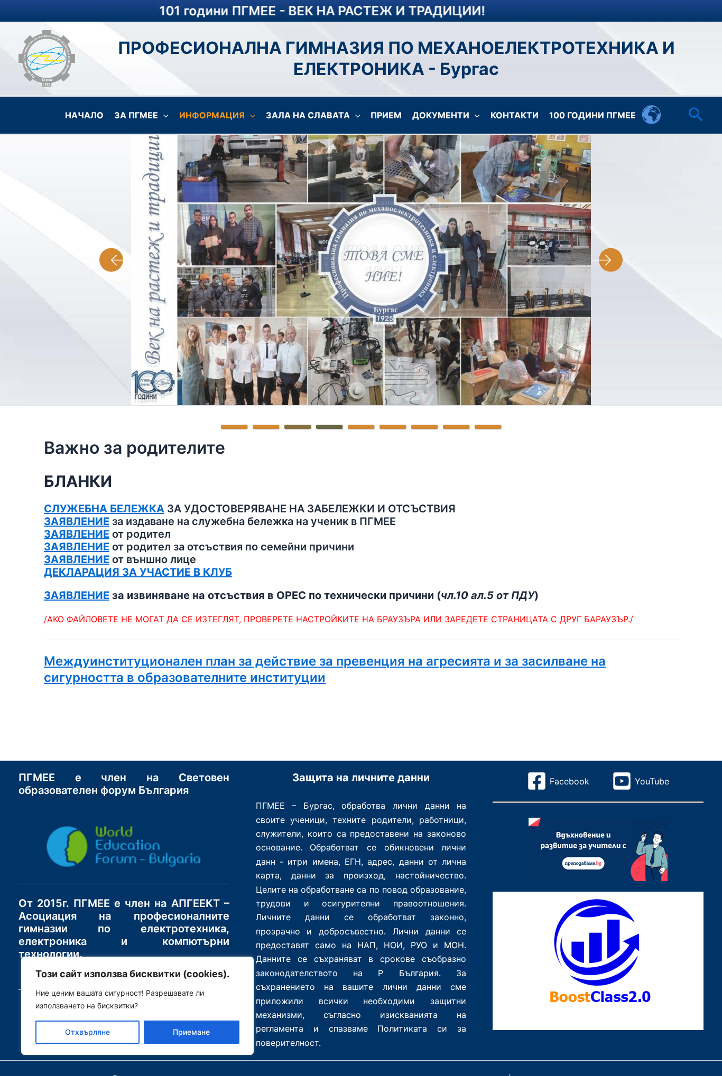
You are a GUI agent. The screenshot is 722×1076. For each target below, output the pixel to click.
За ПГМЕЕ (136, 115)
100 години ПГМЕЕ (592, 115)
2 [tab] (266, 427)
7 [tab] (424, 427)
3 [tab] (297, 427)
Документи (440, 115)
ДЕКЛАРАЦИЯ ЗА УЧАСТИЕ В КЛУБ (138, 572)
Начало (84, 115)
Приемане (191, 1031)
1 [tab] (234, 427)
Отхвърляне (87, 1031)
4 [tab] (329, 427)
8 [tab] (456, 427)
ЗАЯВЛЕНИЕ (76, 521)
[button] (163, 115)
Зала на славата (308, 115)
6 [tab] (392, 427)
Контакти (514, 115)
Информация (212, 115)
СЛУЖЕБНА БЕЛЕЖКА (104, 508)
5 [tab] (361, 427)
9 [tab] (488, 427)
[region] (137, 1006)
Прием (386, 115)
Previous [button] (115, 259)
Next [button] (607, 259)
